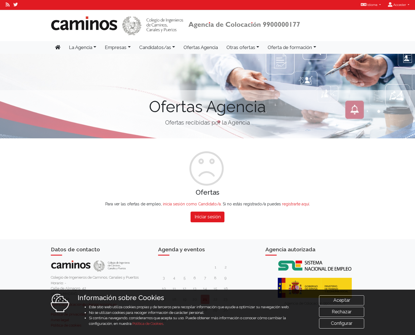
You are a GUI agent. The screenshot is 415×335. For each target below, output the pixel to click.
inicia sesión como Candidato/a (192, 204)
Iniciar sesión (208, 216)
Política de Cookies (147, 323)
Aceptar (341, 300)
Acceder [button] (399, 5)
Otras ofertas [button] (240, 47)
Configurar (341, 323)
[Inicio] (175, 26)
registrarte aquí (295, 204)
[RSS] (8, 5)
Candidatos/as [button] (155, 47)
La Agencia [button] (80, 47)
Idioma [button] (372, 5)
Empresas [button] (115, 47)
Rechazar (341, 311)
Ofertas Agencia (201, 47)
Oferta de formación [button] (290, 47)
